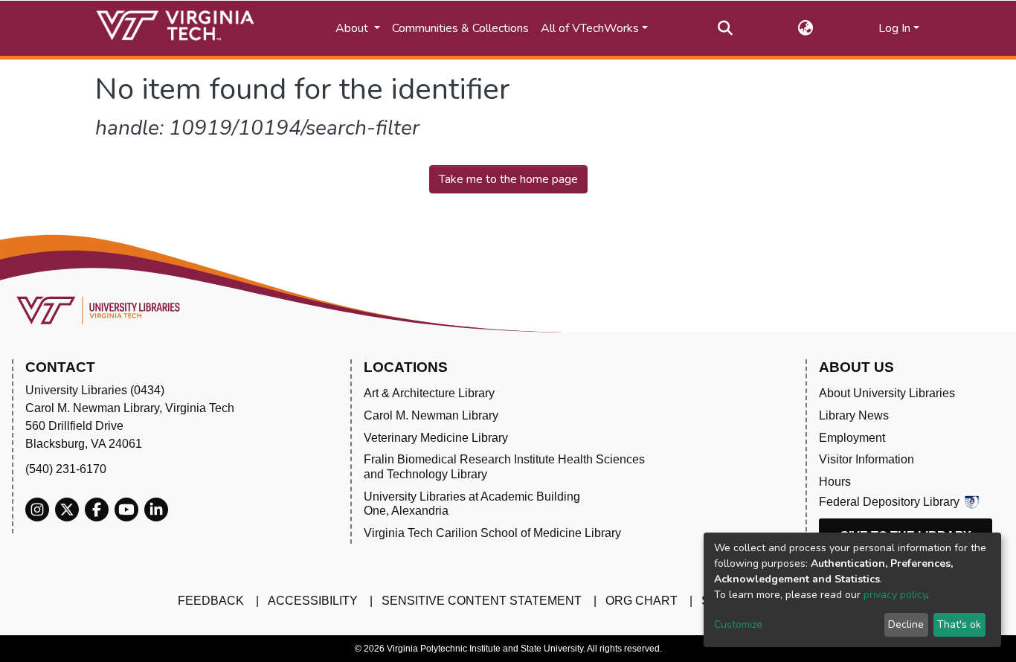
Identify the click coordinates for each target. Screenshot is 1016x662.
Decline (906, 624)
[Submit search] (725, 28)
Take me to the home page (508, 179)
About (353, 28)
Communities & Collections (460, 28)
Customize (738, 624)
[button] (806, 28)
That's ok (959, 624)
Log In (894, 28)
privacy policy (895, 595)
